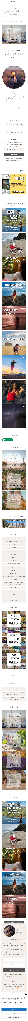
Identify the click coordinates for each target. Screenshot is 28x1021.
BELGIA (14, 538)
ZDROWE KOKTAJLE (14, 601)
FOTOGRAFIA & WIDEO (14, 545)
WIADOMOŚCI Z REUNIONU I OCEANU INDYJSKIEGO (14, 699)
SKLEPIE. (17, 146)
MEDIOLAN (14, 554)
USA (14, 594)
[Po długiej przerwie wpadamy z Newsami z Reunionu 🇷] (14, 220)
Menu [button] (15, 2)
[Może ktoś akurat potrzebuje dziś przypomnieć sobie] (14, 318)
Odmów (14, 1013)
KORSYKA (13, 548)
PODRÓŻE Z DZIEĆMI (14, 564)
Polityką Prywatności (15, 976)
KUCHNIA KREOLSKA (14, 551)
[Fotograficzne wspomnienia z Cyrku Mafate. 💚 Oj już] (14, 269)
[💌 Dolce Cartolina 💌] (2, 22)
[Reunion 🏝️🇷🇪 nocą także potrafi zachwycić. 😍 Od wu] (14, 416)
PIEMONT (14, 561)
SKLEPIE (16, 947)
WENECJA (14, 597)
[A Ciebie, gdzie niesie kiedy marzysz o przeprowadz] (14, 343)
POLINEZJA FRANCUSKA (14, 567)
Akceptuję (14, 1009)
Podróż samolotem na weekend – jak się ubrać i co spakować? (14, 689)
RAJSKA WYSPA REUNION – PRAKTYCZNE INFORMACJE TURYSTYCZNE (14, 694)
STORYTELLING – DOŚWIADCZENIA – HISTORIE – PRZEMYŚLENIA (14, 584)
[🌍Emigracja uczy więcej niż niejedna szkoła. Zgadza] (14, 294)
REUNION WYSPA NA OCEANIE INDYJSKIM (14, 577)
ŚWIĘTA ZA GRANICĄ (14, 588)
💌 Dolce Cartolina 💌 (13, 12)
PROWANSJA (14, 570)
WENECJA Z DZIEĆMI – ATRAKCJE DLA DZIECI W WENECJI (14, 53)
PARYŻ (14, 558)
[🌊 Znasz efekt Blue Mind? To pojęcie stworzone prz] (14, 245)
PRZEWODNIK (14, 573)
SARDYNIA (14, 580)
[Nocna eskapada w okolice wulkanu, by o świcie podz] (14, 367)
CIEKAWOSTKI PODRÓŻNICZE (14, 542)
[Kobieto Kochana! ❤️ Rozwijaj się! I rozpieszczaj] (14, 392)
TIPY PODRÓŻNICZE (14, 591)
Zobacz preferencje (14, 1017)
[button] (26, 994)
